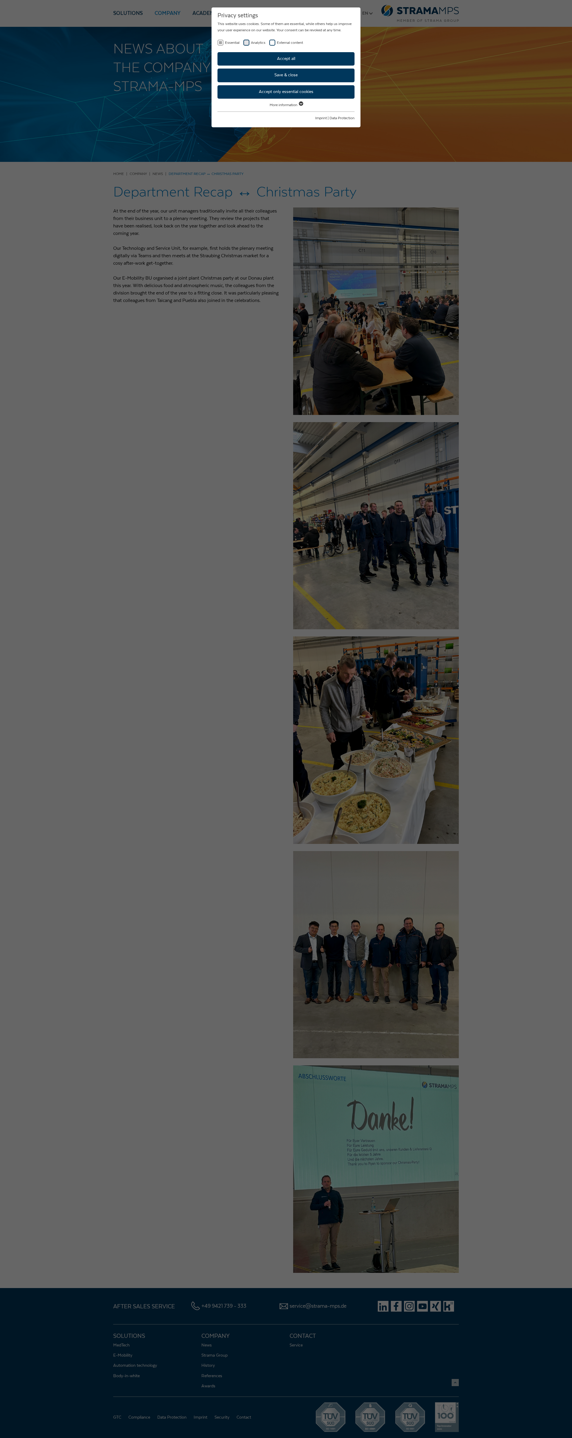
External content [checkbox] (290, 43)
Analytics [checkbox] (258, 43)
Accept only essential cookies (286, 91)
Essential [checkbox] (232, 43)
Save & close (286, 75)
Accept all (286, 58)
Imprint (321, 118)
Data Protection (342, 118)
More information (284, 105)
